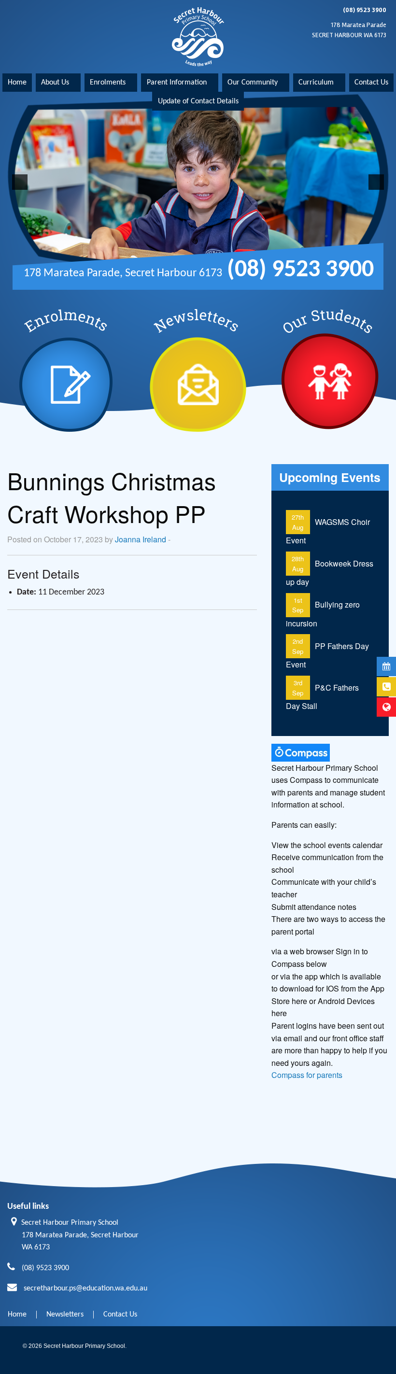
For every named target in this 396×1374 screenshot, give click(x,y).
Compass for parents (306, 1074)
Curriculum (316, 82)
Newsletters (65, 1314)
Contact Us (371, 82)
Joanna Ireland (140, 539)
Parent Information (177, 82)
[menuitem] (17, 82)
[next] (376, 182)
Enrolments (108, 82)
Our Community (252, 82)
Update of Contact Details (198, 101)
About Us (55, 82)
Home (17, 82)
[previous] (20, 182)
